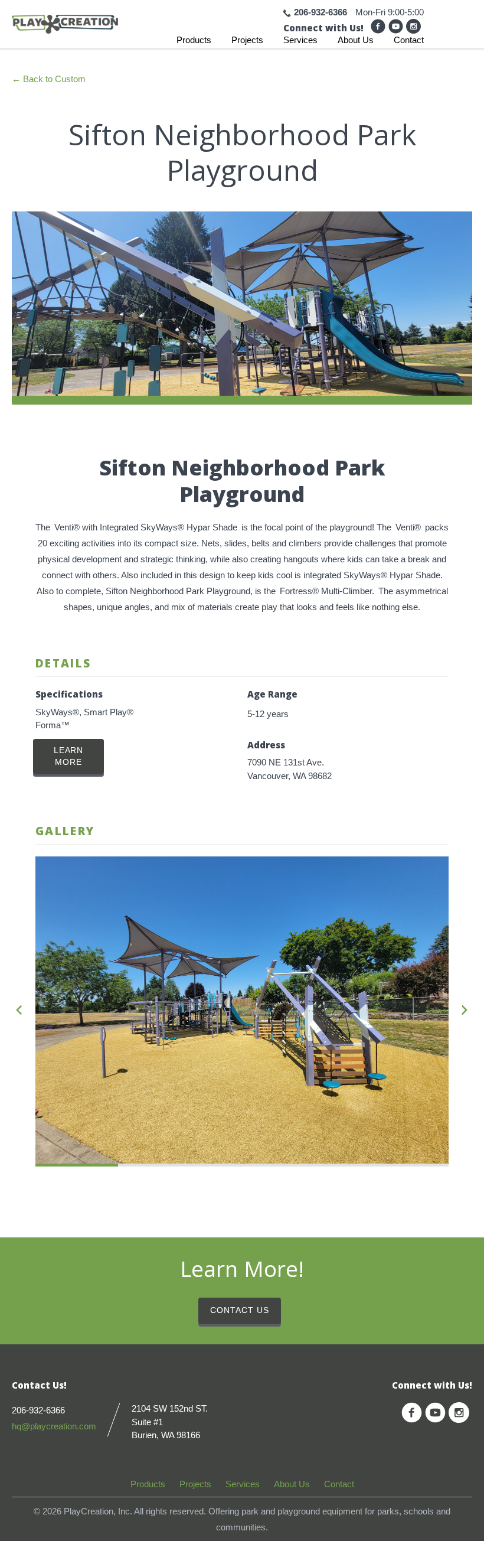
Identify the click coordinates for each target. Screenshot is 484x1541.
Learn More (69, 756)
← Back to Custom (49, 79)
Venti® (408, 527)
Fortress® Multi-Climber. (327, 591)
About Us (356, 40)
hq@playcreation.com (54, 1426)
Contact (409, 40)
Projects (247, 40)
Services (300, 40)
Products (193, 40)
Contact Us (239, 1310)
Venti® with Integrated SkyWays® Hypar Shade (145, 527)
